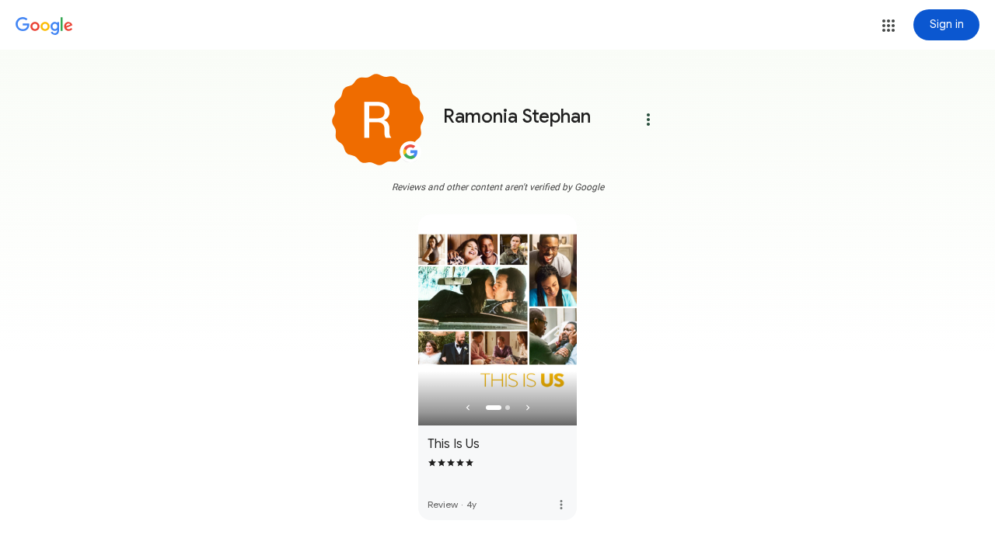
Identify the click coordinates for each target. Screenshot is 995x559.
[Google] (44, 26)
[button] (888, 25)
